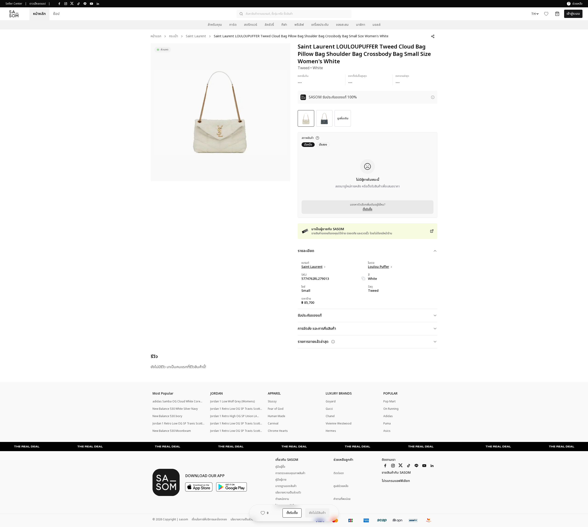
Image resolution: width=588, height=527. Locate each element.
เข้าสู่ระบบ (573, 13)
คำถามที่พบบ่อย (342, 499)
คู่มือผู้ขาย (280, 479)
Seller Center (14, 4)
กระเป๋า (173, 36)
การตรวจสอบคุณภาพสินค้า (290, 473)
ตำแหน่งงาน (282, 499)
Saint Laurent (196, 36)
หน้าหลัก (39, 14)
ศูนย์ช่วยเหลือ (341, 486)
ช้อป (56, 14)
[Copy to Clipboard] (363, 278)
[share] (432, 36)
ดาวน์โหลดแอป (37, 4)
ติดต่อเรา (339, 473)
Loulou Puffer (378, 267)
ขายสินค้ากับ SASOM (396, 472)
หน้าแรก (156, 36)
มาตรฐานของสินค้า (286, 486)
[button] (294, 14)
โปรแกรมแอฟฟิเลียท (396, 481)
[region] (220, 112)
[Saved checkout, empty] (557, 13)
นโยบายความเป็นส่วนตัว (288, 492)
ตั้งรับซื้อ (367, 209)
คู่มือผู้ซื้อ (280, 467)
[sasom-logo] (14, 14)
